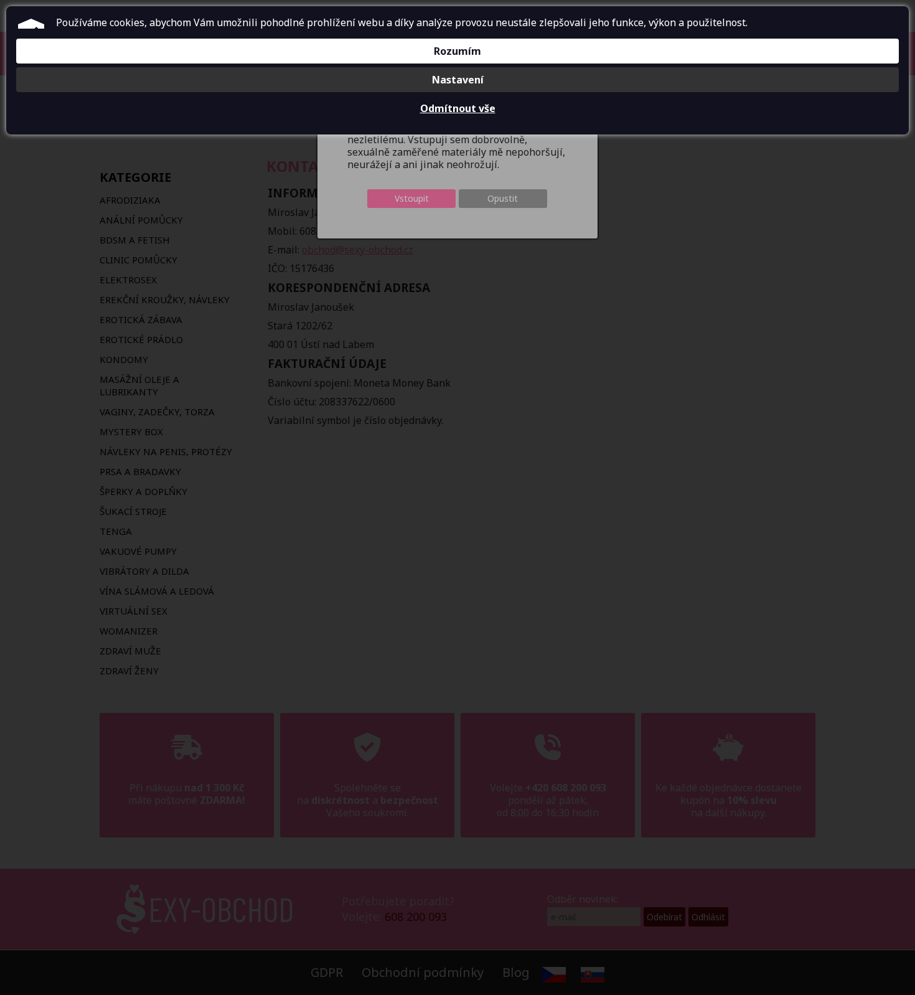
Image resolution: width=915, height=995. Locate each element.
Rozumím (457, 51)
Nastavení (458, 80)
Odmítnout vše (457, 108)
